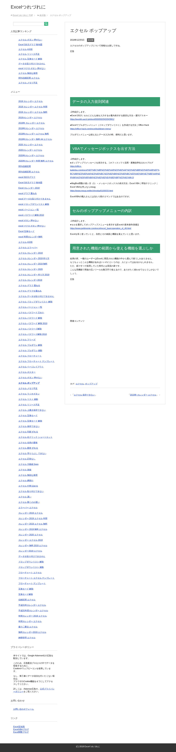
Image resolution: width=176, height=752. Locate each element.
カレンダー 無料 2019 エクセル (32, 545)
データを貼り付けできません (31, 64)
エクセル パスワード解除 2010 (32, 334)
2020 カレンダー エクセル (30, 145)
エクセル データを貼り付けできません (36, 296)
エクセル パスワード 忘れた (31, 313)
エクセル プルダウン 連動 (30, 350)
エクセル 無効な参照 (27, 73)
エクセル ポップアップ (29, 383)
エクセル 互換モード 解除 (30, 59)
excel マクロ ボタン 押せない (31, 68)
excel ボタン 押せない (28, 220)
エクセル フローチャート (30, 356)
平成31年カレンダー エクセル (32, 605)
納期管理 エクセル (26, 638)
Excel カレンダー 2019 (29, 188)
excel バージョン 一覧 (28, 210)
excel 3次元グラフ (26, 177)
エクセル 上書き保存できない (32, 410)
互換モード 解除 (25, 589)
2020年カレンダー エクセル (31, 155)
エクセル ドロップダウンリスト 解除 (35, 302)
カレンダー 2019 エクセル (30, 513)
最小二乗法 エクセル (27, 627)
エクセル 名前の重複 (27, 443)
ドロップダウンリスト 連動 (31, 567)
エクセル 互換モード (27, 415)
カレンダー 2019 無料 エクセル (32, 529)
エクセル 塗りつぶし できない (32, 453)
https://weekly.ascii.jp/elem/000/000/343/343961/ (92, 119)
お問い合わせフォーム (23, 709)
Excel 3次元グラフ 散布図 (30, 44)
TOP (23, 15)
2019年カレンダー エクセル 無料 (33, 134)
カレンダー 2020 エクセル (30, 535)
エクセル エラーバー (27, 247)
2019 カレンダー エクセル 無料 (32, 112)
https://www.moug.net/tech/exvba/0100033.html (91, 191)
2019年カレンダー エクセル (31, 128)
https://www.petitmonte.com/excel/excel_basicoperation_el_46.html (100, 228)
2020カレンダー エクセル (30, 150)
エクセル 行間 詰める (28, 486)
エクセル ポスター (26, 372)
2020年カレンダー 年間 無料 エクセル (35, 161)
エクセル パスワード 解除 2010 (32, 323)
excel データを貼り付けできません (34, 199)
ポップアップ (91, 384)
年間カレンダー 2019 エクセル (32, 616)
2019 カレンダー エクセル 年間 (32, 107)
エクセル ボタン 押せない (30, 40)
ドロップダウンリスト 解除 (31, 562)
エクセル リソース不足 (29, 54)
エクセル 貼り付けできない (31, 491)
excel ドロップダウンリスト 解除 (33, 204)
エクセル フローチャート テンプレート (36, 361)
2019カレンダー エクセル (30, 117)
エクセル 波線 (24, 470)
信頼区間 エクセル (26, 600)
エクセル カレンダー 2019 (30, 253)
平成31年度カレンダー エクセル (33, 610)
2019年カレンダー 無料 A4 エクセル (35, 139)
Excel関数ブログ (21, 732)
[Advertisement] (115, 71)
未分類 (90, 40)
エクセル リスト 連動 (28, 399)
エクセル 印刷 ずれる (28, 432)
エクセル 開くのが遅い (29, 502)
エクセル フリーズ (26, 340)
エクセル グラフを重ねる (30, 291)
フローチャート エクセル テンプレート (36, 578)
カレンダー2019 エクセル (30, 551)
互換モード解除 (25, 594)
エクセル (80, 384)
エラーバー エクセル (27, 508)
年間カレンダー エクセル (30, 621)
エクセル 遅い (24, 497)
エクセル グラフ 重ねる (29, 285)
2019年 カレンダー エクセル (143, 395)
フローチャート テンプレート (32, 583)
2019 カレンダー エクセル (30, 101)
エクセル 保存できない (84, 395)
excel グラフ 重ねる (27, 193)
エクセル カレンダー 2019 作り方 (33, 258)
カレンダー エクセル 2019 (30, 540)
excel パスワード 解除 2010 (31, 215)
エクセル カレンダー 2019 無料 (32, 264)
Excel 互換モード (26, 231)
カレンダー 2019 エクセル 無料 (32, 524)
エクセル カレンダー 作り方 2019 (33, 275)
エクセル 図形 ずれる (28, 448)
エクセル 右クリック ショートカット (35, 437)
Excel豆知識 (19, 727)
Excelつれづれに (28, 7)
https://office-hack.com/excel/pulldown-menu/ (90, 129)
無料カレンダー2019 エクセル (32, 632)
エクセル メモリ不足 (27, 83)
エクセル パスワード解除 (30, 329)
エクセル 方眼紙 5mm (28, 464)
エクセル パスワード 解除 (30, 318)
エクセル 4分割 (25, 49)
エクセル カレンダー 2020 (30, 269)
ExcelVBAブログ (21, 729)
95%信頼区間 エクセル (29, 78)
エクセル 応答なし (26, 459)
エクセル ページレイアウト (31, 367)
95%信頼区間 (24, 166)
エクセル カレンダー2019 (30, 280)
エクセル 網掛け (25, 480)
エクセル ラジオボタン (29, 394)
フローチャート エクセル (30, 573)
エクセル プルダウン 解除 (30, 345)
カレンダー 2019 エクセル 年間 (32, 518)
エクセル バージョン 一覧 (30, 307)
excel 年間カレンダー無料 (30, 237)
